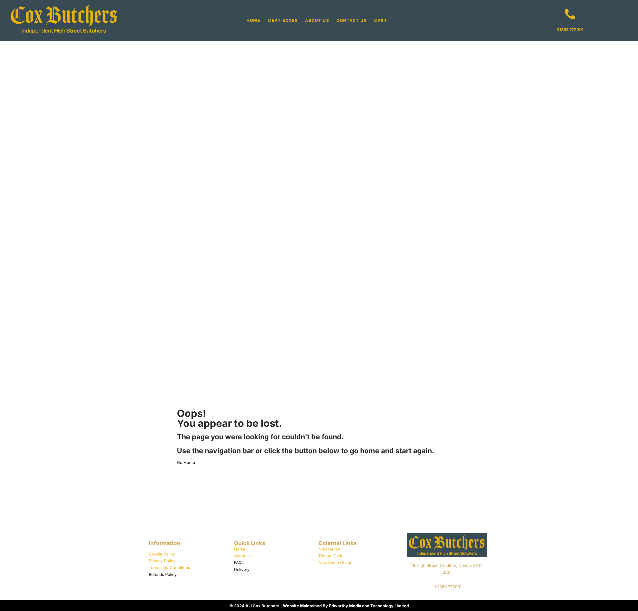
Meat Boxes (283, 20)
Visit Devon (329, 549)
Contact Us (351, 20)
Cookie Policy (162, 554)
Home (253, 20)
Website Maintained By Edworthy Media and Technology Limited (346, 605)
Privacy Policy (162, 560)
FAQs (238, 562)
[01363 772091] (570, 14)
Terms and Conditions (169, 567)
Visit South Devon (335, 562)
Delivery (241, 569)
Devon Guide (331, 555)
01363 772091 (570, 29)
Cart (380, 20)
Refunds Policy (163, 574)
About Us (317, 20)
